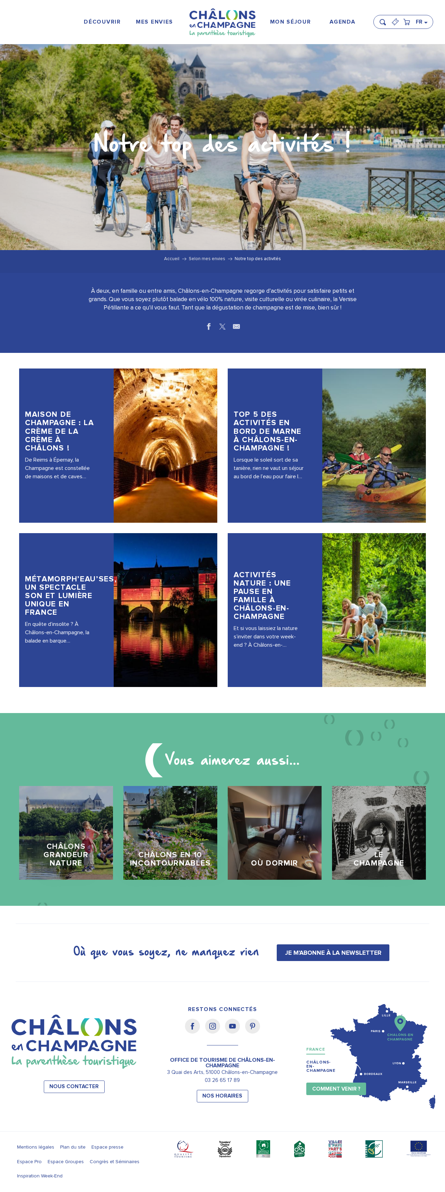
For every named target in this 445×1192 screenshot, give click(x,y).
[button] (385, 19)
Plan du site (73, 1147)
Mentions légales (35, 1147)
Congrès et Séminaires (114, 1162)
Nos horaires (222, 1096)
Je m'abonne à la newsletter (333, 953)
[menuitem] (102, 22)
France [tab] (315, 1049)
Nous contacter (74, 1086)
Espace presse (107, 1147)
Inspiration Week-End (40, 1176)
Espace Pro (29, 1162)
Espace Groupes (66, 1162)
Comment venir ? (336, 1089)
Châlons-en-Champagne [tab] (320, 1066)
